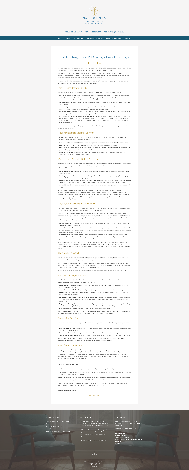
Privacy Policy (94, 466)
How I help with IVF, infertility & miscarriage (58, 421)
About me (48, 424)
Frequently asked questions (53, 429)
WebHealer (97, 463)
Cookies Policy (94, 464)
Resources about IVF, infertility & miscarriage (58, 431)
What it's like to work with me (54, 426)
